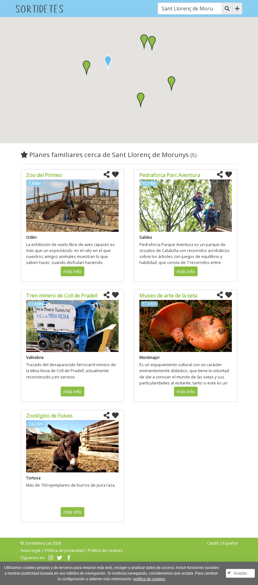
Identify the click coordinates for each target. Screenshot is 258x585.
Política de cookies (105, 550)
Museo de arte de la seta (168, 295)
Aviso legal (30, 550)
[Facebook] (68, 557)
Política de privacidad (64, 550)
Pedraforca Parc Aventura (169, 175)
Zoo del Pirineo (44, 175)
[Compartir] (106, 174)
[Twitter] (59, 557)
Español (230, 543)
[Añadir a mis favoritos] (115, 174)
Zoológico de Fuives (49, 415)
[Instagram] (50, 557)
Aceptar (240, 573)
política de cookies (149, 579)
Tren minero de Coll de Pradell (62, 295)
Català (212, 543)
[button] (86, 68)
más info (72, 271)
